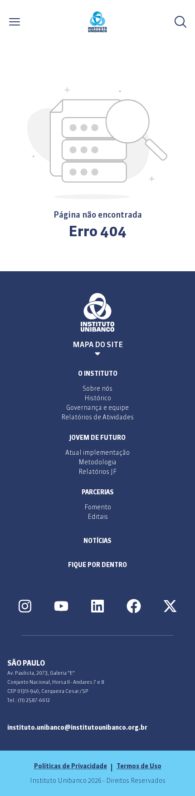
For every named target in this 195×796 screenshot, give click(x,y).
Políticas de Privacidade (70, 766)
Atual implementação (97, 452)
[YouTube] (61, 606)
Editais (98, 516)
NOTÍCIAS (97, 541)
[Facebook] (134, 606)
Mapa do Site (98, 344)
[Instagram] (25, 606)
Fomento (97, 507)
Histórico (97, 398)
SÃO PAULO (26, 662)
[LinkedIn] (97, 606)
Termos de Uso (139, 766)
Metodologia (97, 462)
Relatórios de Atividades (97, 417)
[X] (170, 606)
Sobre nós (97, 388)
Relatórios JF (97, 472)
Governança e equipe (97, 407)
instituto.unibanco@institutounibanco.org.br (77, 727)
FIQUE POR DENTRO (97, 565)
